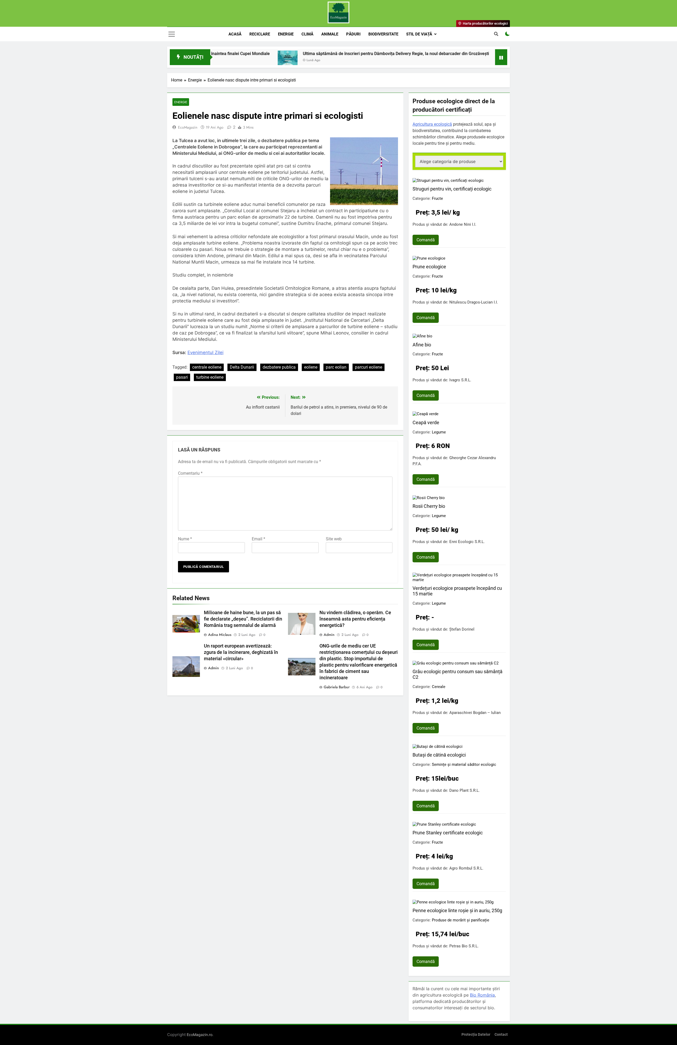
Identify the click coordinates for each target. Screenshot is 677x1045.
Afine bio (422, 344)
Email (258, 538)
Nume (185, 538)
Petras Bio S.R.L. (464, 946)
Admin (329, 634)
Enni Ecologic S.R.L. (467, 541)
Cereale (438, 686)
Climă (307, 34)
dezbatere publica (279, 367)
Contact (501, 1034)
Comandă (426, 239)
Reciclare (259, 34)
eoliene (310, 367)
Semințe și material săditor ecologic (464, 764)
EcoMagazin (187, 127)
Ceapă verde (426, 422)
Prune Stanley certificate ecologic (448, 832)
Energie (286, 34)
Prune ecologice (429, 266)
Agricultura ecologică (432, 124)
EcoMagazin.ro (199, 1034)
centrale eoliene (206, 367)
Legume (439, 432)
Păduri (353, 34)
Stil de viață (419, 34)
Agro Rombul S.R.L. (466, 868)
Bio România (482, 995)
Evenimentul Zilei (205, 352)
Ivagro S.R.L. (460, 380)
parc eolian (336, 367)
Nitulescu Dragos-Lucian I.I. (473, 302)
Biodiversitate (383, 34)
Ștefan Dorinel (461, 629)
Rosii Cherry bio (429, 506)
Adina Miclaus (219, 634)
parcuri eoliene (368, 367)
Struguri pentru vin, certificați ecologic (452, 189)
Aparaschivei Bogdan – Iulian (475, 712)
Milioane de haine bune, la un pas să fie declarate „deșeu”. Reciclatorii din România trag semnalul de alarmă (243, 619)
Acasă (234, 34)
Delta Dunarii (242, 367)
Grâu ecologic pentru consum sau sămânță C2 (457, 674)
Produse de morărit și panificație (460, 920)
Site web (334, 538)
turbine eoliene (209, 377)
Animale (329, 34)
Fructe (437, 198)
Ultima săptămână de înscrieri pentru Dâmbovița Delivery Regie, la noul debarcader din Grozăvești (355, 53)
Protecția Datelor (475, 1034)
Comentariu (190, 473)
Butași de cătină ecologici (439, 755)
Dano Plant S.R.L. (464, 790)
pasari (182, 377)
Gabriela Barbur (337, 687)
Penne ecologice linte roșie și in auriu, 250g (457, 910)
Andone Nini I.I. (462, 224)
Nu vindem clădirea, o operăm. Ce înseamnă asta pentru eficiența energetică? (355, 619)
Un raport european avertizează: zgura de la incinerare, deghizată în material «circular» (241, 652)
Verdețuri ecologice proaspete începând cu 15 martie (457, 590)
